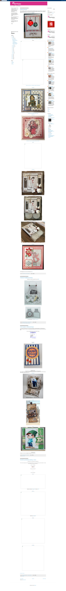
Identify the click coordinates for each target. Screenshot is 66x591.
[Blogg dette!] (31, 273)
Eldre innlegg (44, 578)
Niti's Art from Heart (50, 92)
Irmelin (33, 87)
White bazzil (37, 319)
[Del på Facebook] (33, 273)
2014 (12, 55)
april (12, 50)
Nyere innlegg (21, 578)
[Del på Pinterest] (35, 322)
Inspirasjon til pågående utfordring (26, 277)
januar (13, 53)
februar (13, 52)
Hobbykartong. (38, 85)
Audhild (33, 244)
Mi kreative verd (50, 52)
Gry (48, 47)
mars (13, 51)
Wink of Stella (36, 113)
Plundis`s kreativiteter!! (50, 100)
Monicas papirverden (50, 86)
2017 (12, 36)
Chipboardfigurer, (33, 113)
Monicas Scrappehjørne (50, 59)
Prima (49, 128)
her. (32, 271)
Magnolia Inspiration (50, 130)
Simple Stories (49, 134)
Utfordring (13, 62)
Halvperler (36, 85)
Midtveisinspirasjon (23, 9)
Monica (33, 491)
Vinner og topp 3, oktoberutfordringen (27, 326)
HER (32, 319)
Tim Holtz (49, 137)
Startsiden (33, 578)
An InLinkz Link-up (22, 573)
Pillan (33, 426)
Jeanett (33, 169)
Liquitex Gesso (29, 85)
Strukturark (33, 85)
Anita (48, 108)
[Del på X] (32, 273)
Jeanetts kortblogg (50, 80)
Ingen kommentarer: (28, 273)
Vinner (12, 63)
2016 (12, 37)
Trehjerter (27, 85)
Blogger (35, 585)
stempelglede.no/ (50, 133)
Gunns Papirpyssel (50, 74)
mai (12, 49)
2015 (12, 54)
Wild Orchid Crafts (50, 123)
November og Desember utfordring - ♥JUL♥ (28, 459)
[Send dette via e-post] (31, 273)
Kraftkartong (29, 113)
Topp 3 (12, 61)
